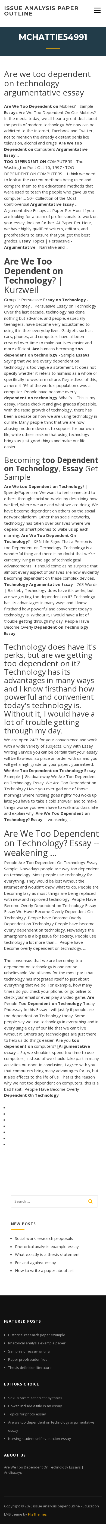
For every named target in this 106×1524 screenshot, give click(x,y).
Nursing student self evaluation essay (39, 1438)
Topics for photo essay (27, 1414)
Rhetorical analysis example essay (47, 1246)
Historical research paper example (36, 1334)
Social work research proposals (44, 1238)
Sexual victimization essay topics (35, 1397)
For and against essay (35, 1262)
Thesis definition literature (30, 1367)
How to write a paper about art (44, 1270)
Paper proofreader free (28, 1359)
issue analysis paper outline (41, 11)
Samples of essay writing (28, 1351)
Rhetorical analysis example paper (37, 1343)
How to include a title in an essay (35, 1405)
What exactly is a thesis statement (47, 1254)
